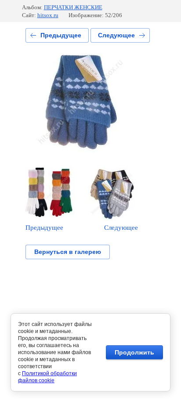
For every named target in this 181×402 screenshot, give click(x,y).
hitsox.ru (47, 15)
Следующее (116, 35)
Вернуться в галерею (67, 251)
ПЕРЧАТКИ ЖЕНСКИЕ (73, 7)
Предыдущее (60, 35)
